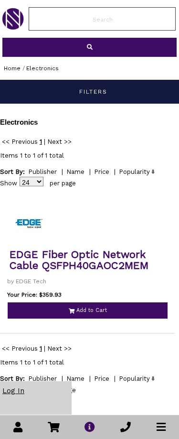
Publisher (42, 171)
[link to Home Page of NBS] (13, 27)
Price (101, 171)
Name (75, 171)
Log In (13, 390)
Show (8, 183)
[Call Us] (125, 427)
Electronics (42, 68)
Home (12, 68)
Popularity (134, 171)
